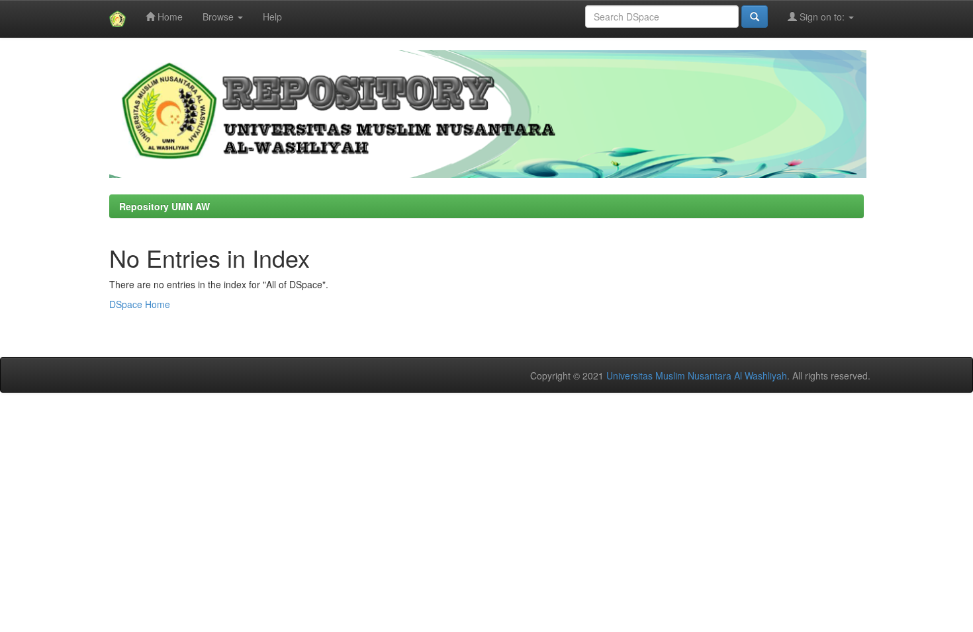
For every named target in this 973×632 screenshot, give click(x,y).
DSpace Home (139, 304)
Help (272, 16)
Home (169, 16)
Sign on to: (822, 16)
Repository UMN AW (164, 206)
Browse (219, 16)
